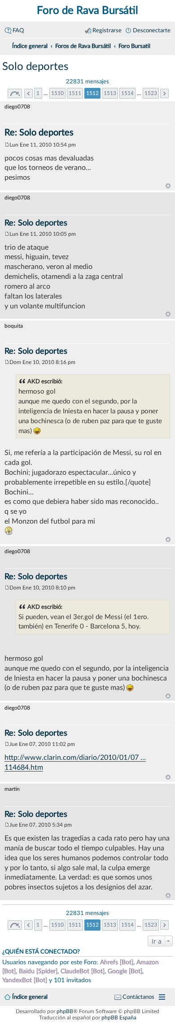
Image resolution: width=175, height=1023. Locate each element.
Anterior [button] (28, 93)
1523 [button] (150, 93)
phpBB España (118, 1017)
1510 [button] (57, 93)
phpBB (65, 1011)
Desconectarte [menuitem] (152, 30)
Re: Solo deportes (39, 132)
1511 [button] (75, 93)
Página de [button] (15, 93)
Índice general (30, 997)
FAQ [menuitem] (18, 30)
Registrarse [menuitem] (107, 30)
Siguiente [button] (164, 93)
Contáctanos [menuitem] (138, 997)
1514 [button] (127, 93)
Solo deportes (35, 66)
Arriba (168, 186)
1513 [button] (110, 93)
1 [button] (37, 93)
